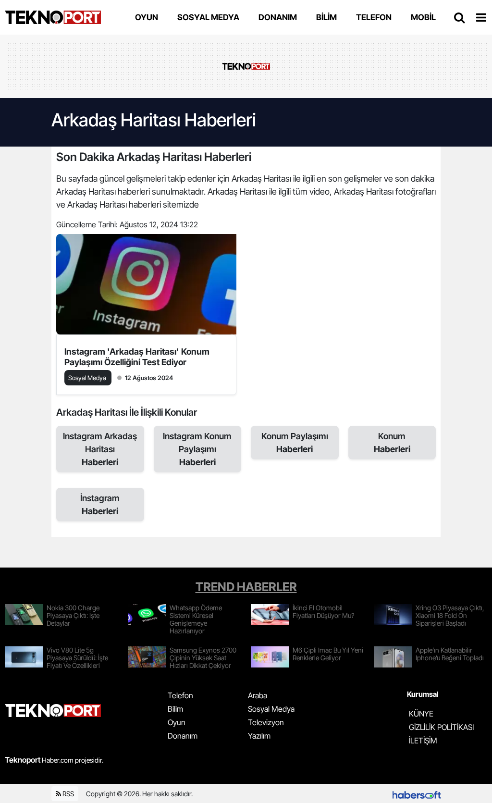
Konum (392, 442)
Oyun (176, 722)
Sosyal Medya (271, 709)
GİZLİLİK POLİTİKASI (441, 727)
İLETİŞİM (423, 740)
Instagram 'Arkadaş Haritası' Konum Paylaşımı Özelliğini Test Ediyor (136, 356)
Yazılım (259, 736)
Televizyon (266, 722)
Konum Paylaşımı (294, 442)
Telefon (180, 695)
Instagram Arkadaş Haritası (100, 449)
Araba (257, 695)
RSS (67, 794)
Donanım (182, 736)
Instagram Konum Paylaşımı (197, 449)
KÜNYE (421, 713)
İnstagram (100, 504)
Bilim (175, 709)
